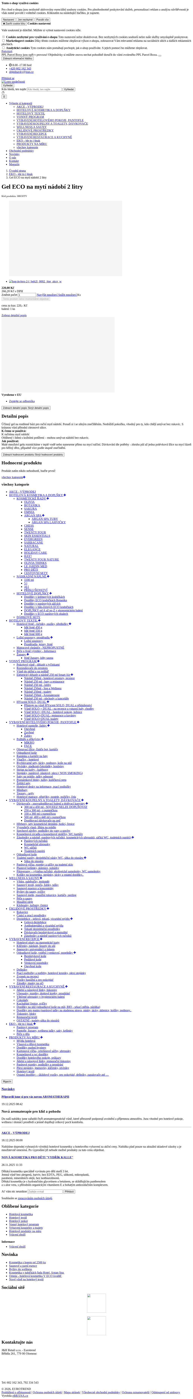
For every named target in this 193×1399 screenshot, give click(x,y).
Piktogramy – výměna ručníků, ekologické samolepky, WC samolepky (58, 871)
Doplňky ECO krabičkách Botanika (45, 600)
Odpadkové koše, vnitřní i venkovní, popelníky (45, 952)
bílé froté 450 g (33, 627)
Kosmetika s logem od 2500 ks (27, 1262)
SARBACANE (33, 542)
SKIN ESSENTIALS (37, 535)
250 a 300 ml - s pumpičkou (40, 810)
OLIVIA (29, 501)
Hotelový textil (25, 1071)
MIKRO (29, 742)
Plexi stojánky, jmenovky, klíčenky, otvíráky (43, 1067)
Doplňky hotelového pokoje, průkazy (39, 1057)
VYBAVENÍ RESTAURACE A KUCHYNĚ (44, 137)
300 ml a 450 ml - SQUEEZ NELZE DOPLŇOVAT (55, 807)
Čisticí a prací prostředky (31, 915)
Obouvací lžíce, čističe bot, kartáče (37, 749)
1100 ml (29, 579)
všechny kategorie (27, 147)
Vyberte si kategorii (20, 103)
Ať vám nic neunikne (15, 1191)
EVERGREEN (33, 539)
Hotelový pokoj (18, 1221)
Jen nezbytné (25, 19)
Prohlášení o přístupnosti (16, 1392)
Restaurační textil (27, 1017)
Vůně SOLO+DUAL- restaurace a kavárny (50, 715)
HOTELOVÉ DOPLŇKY (33, 593)
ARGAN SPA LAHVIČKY (49, 522)
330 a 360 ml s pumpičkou (40, 813)
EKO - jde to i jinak (28, 140)
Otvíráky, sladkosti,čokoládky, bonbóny (40, 766)
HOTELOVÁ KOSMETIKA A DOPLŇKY (43, 110)
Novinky (14, 154)
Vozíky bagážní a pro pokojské (35, 979)
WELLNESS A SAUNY (32, 127)
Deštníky (22, 969)
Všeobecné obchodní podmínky (101, 1392)
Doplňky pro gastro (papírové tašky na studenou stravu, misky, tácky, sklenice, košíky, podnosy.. (74, 1010)
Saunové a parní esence (23, 1265)
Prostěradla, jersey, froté (38, 644)
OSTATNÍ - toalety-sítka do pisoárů (38, 1020)
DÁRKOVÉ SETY (28, 617)
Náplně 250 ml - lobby (37, 685)
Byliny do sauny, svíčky (31, 891)
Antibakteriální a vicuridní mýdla (43, 925)
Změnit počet (9, 294)
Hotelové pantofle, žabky (32, 725)
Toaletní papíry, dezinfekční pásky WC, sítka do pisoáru (50, 857)
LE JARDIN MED (35, 566)
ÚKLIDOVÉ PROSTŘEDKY (35, 130)
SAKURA (30, 508)
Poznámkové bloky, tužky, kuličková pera (41, 779)
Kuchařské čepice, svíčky (32, 1003)
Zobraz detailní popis (14, 315)
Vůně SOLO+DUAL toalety (41, 718)
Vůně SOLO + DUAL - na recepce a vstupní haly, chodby (59, 708)
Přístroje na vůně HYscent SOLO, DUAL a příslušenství (58, 705)
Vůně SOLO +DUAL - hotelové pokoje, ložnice (53, 712)
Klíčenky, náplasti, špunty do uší (36, 945)
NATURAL (31, 546)
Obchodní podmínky (21, 150)
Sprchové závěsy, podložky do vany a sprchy (43, 830)
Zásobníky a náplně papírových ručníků (47, 935)
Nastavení (8, 19)
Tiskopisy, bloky (26, 1013)
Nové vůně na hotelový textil (26, 1279)
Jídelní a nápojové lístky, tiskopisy (37, 990)
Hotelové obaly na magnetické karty (38, 942)
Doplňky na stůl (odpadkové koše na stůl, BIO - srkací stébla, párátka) (58, 1006)
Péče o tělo (23, 1034)
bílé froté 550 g (33, 630)
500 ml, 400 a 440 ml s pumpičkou (45, 817)
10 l (26, 586)
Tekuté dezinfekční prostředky (42, 929)
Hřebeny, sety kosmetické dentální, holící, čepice (45, 823)
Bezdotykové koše (35, 956)
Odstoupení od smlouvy (166, 1392)
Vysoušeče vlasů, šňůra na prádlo (36, 827)
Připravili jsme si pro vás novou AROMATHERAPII (35, 1096)
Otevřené (29, 729)
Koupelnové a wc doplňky (32, 1054)
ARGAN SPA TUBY (45, 518)
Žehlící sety (23, 783)
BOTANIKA (32, 505)
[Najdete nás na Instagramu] (96, 1334)
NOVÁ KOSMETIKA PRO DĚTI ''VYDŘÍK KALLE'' (37, 1157)
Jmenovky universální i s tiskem (35, 949)
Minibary (22, 790)
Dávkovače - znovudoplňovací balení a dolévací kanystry (51, 803)
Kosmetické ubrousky (37, 844)
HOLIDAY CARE (35, 552)
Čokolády (22, 1000)
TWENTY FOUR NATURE (41, 559)
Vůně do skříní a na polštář (33, 671)
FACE (28, 746)
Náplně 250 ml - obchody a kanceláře (46, 698)
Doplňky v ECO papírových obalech (46, 613)
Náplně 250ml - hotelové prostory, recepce (49, 678)
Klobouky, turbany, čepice (32, 905)
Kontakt (14, 160)
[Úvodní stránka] (13, 81)
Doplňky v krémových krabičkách (44, 596)
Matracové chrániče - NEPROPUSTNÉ (40, 647)
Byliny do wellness (20, 1269)
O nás (12, 157)
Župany (22, 654)
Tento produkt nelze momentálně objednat (26, 298)
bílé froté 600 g (33, 634)
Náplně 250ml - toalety (37, 691)
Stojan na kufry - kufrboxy (32, 769)
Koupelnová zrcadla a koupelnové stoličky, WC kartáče (50, 834)
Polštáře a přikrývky (29, 739)
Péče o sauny (24, 898)
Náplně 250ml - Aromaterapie (42, 695)
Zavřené (29, 732)
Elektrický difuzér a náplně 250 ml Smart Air (44, 674)
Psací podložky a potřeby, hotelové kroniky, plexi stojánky (51, 973)
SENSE (29, 529)
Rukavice (22, 912)
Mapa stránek (72, 1392)
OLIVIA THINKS (35, 562)
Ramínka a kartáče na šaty (32, 756)
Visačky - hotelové (28, 759)
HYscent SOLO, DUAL (32, 701)
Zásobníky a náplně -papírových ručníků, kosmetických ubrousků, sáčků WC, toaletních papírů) (74, 837)
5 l (25, 583)
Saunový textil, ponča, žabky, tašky (38, 884)
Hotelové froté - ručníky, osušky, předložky (43, 624)
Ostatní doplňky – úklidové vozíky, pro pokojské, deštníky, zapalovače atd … (63, 1074)
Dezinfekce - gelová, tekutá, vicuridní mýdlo (43, 918)
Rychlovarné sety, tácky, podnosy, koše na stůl (44, 762)
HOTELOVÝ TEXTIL (31, 113)
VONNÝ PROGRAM (30, 116)
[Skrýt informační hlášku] (159, 55)
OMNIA (29, 512)
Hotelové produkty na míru (25, 1231)
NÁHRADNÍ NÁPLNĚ (32, 576)
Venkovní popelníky (36, 962)
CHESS (29, 525)
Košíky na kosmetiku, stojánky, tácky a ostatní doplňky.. (50, 874)
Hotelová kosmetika (21, 1214)
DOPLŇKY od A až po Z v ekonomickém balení (53, 610)
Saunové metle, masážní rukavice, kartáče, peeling (46, 895)
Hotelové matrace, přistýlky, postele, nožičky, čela (46, 796)
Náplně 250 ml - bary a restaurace (44, 681)
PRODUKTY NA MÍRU (32, 144)
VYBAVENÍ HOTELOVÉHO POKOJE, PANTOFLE (50, 120)
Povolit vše (42, 19)
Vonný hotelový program (24, 1224)
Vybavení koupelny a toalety (26, 1227)
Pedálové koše (32, 959)
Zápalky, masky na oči (30, 983)
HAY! (28, 556)
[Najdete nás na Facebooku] (96, 1311)
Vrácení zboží (17, 1234)
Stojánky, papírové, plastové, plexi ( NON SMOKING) (50, 773)
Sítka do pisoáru (33, 861)
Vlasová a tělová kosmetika (33, 1044)
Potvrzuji (7, 51)
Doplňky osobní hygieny (31, 1047)
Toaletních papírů (34, 851)
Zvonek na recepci (28, 976)
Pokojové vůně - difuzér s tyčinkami (38, 664)
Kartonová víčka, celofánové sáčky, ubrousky (44, 1051)
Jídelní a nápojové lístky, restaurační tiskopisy (44, 1061)
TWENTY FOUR (35, 532)
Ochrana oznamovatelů (135, 1392)
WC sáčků (30, 847)
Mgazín (7, 1081)
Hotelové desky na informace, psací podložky (44, 786)
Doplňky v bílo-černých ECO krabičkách (48, 607)
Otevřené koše (32, 966)
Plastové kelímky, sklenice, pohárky (38, 868)
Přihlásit (69, 1191)
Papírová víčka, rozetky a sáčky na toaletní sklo (45, 864)
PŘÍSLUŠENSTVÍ (35, 590)
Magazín (14, 164)
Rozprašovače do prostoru (32, 668)
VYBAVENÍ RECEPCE (32, 133)
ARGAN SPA (33, 515)
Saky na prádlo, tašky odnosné (35, 776)
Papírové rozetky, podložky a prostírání (40, 1064)
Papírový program (27, 1027)
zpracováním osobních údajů (35, 1198)
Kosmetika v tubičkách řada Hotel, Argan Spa (36, 1272)
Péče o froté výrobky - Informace (36, 651)
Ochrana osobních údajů (47, 1392)
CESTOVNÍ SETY (36, 573)
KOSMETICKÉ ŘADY (32, 498)
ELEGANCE (32, 549)
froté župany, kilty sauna (38, 657)
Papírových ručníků (35, 840)
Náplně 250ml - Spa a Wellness (42, 688)
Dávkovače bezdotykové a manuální (45, 932)
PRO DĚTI (31, 569)
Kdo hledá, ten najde (14, 89)
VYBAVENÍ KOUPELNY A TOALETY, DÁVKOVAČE (52, 123)
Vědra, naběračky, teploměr (33, 881)
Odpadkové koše (27, 752)
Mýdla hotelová (26, 1040)
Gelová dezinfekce (35, 922)
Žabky (28, 735)
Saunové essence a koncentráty (35, 888)
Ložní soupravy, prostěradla (33, 637)
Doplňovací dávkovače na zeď (42, 820)
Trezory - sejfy (25, 793)
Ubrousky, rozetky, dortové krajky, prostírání (43, 993)
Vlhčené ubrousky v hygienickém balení (41, 996)
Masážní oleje (25, 901)
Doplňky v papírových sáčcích (42, 603)
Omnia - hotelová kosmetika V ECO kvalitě (35, 1276)
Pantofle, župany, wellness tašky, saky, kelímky (45, 1030)
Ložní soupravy (33, 640)
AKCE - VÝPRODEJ (30, 106)
